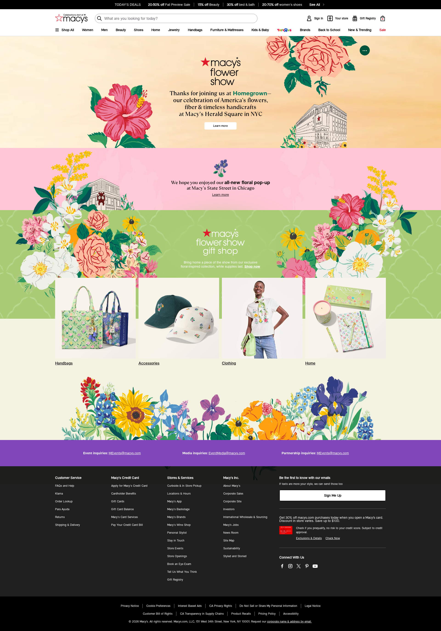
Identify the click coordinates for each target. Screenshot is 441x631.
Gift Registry (175, 579)
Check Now (332, 538)
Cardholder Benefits (123, 493)
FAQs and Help (64, 485)
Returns (60, 517)
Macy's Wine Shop (179, 525)
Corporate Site (232, 501)
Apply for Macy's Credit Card (129, 485)
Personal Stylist (177, 532)
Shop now (252, 266)
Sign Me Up (332, 495)
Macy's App (174, 501)
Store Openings (177, 556)
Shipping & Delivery (67, 525)
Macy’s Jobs (231, 525)
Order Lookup (64, 501)
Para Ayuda (62, 509)
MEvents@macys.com (125, 453)
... (364, 49)
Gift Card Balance (122, 509)
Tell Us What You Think (182, 571)
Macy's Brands (176, 517)
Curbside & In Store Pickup (184, 485)
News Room (230, 532)
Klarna (59, 493)
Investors (229, 509)
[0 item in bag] (382, 18)
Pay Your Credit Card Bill (127, 525)
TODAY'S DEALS (128, 4)
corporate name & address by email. (289, 621)
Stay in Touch (175, 540)
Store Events (175, 548)
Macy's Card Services (124, 517)
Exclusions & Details (309, 538)
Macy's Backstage (178, 509)
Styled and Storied (234, 556)
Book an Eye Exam (179, 564)
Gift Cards (117, 501)
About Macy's (231, 485)
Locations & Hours (179, 493)
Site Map (228, 540)
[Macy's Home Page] (71, 18)
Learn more (220, 125)
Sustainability (231, 548)
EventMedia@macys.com (227, 453)
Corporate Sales (233, 493)
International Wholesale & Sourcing (245, 517)
